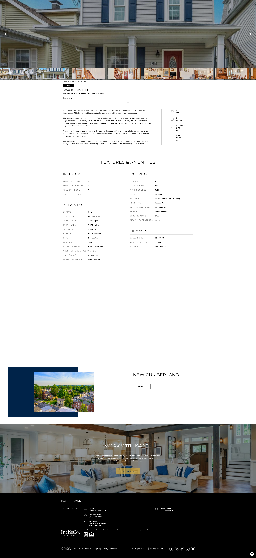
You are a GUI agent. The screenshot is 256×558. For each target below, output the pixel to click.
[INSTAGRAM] (177, 549)
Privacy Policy (156, 549)
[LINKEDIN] (182, 549)
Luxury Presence (109, 549)
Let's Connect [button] (128, 471)
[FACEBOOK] (171, 549)
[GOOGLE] (188, 549)
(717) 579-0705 (95, 517)
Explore (142, 386)
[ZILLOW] (193, 549)
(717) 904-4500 (166, 510)
